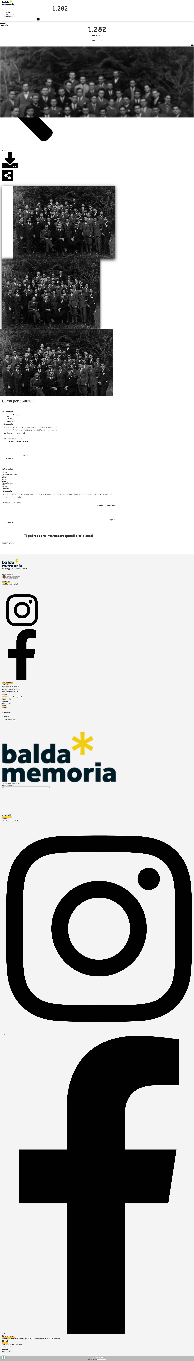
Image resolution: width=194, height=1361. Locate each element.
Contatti (5, 717)
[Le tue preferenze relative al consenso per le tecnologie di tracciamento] (3, 1357)
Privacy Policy (93, 1357)
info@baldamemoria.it (10, 821)
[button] (38, 19)
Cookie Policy (100, 1357)
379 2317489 (6, 818)
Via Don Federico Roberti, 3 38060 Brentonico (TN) (32, 1338)
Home (4, 708)
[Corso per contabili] (64, 222)
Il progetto (6, 712)
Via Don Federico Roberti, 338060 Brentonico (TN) (11, 688)
